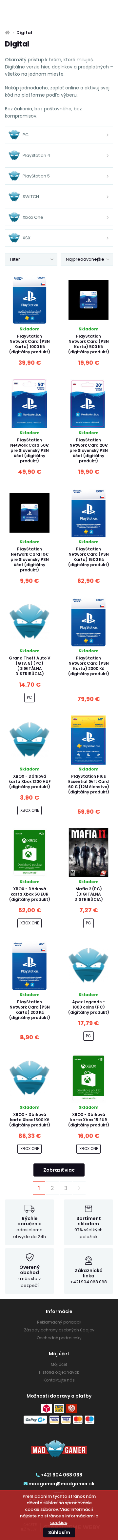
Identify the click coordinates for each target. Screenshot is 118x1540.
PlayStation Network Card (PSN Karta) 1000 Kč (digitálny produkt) (29, 344)
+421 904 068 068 (61, 1475)
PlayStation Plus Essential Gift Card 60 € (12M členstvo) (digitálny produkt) (88, 784)
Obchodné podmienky (59, 1338)
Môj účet (59, 1364)
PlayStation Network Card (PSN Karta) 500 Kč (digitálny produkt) (88, 344)
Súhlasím (59, 1532)
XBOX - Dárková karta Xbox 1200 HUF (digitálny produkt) (30, 781)
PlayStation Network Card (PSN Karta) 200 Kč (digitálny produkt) (29, 1009)
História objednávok (59, 1372)
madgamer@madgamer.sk (61, 1483)
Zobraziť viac (59, 1170)
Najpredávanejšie (85, 259)
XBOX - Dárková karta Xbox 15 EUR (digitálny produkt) (88, 1120)
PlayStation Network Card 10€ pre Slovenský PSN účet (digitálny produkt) (29, 559)
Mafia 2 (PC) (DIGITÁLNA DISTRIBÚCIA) (88, 894)
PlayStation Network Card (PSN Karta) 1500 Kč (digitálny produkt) (88, 556)
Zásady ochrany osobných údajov (59, 1330)
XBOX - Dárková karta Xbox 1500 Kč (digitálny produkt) (29, 1120)
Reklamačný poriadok (59, 1322)
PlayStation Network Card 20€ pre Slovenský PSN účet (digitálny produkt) (88, 450)
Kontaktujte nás (59, 1380)
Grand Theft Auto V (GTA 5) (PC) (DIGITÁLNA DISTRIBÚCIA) (29, 666)
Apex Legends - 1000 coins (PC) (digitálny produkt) (88, 1007)
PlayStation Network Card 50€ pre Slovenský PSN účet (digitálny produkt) (29, 450)
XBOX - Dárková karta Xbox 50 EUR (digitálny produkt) (29, 894)
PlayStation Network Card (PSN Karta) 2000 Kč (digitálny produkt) (88, 666)
